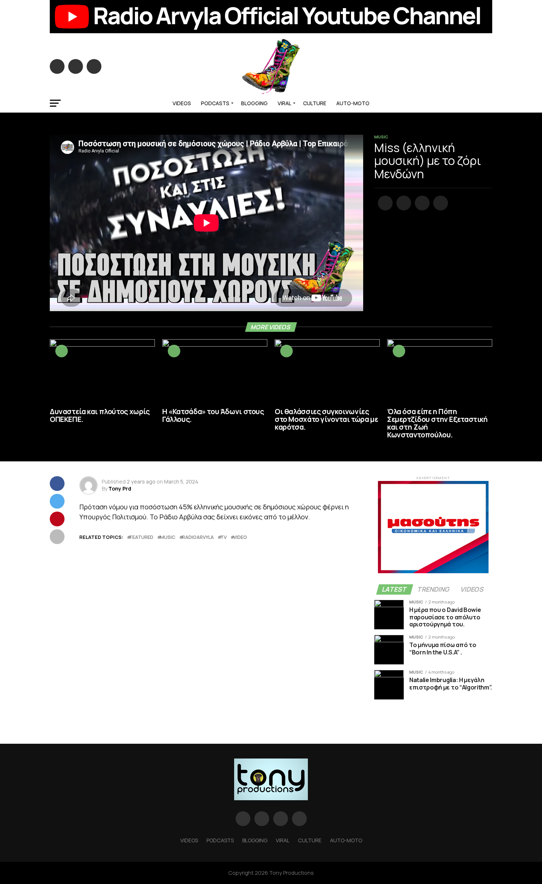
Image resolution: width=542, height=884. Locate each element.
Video (240, 537)
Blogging (254, 103)
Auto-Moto (352, 103)
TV (223, 537)
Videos (182, 103)
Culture (314, 103)
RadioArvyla (198, 537)
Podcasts (215, 103)
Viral (284, 103)
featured (141, 537)
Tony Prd (119, 488)
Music (168, 537)
